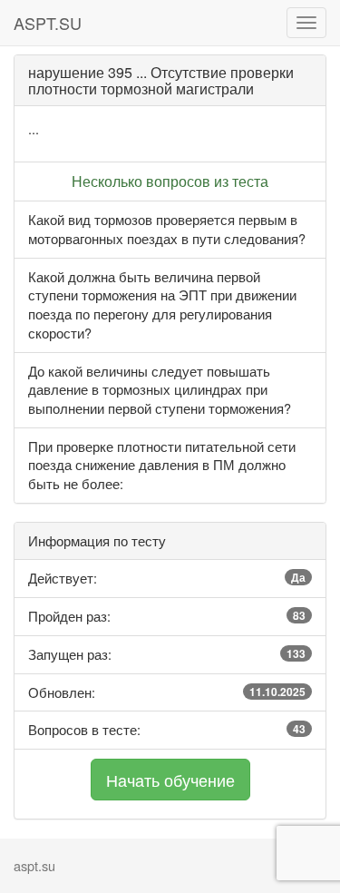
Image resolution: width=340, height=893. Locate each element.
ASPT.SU (48, 22)
